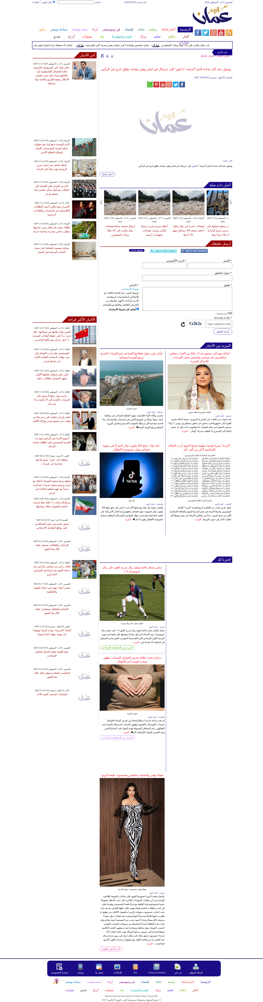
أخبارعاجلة (223, 55)
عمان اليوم (47, 2)
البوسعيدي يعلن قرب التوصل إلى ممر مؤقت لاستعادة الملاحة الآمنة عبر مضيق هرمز (52, 357)
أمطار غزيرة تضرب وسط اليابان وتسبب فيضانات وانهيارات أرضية (154, 230)
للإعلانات (117, 972)
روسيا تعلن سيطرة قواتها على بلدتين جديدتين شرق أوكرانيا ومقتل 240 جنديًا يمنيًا (222, 230)
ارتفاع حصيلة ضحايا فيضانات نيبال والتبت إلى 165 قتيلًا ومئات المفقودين (212, 45)
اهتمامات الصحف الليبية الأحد (52, 694)
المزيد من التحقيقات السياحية (117, 647)
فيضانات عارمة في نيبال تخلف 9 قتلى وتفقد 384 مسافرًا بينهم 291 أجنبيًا (188, 230)
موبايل (80, 972)
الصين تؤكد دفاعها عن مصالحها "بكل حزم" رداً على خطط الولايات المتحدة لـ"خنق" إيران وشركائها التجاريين (52, 336)
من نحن (178, 972)
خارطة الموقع (196, 972)
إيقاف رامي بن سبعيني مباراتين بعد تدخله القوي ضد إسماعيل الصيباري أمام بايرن (51, 570)
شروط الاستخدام (130, 289)
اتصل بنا (99, 972)
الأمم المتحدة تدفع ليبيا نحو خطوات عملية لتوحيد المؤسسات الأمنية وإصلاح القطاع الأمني (52, 148)
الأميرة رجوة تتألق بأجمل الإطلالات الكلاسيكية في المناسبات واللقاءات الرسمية (52, 210)
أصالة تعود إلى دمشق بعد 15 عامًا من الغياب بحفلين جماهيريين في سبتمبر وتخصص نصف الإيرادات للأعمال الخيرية (199, 357)
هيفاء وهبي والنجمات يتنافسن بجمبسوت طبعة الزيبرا (132, 775)
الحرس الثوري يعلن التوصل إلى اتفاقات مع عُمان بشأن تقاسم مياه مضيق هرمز (51, 190)
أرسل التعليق (222, 331)
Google (36, 2)
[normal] (107, 55)
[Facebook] (194, 252)
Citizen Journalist (156, 972)
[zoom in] (102, 55)
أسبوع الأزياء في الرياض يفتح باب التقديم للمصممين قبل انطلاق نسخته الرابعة (52, 442)
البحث (97, 2)
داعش (195, 166)
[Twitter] (163, 252)
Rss (136, 972)
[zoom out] (112, 55)
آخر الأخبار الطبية (111, 949)
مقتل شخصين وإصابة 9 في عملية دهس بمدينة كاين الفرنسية (131, 45)
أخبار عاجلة (207, 55)
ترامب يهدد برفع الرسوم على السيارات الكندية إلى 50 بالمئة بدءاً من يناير (52, 399)
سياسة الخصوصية (59, 972)
